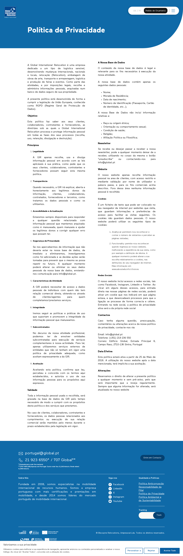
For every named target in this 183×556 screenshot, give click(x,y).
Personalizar (133, 551)
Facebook (118, 484)
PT (140, 11)
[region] (91, 548)
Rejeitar (151, 551)
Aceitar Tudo (170, 551)
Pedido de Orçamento (156, 11)
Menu (176, 12)
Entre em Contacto (152, 458)
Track (159, 515)
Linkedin (117, 489)
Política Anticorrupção (151, 484)
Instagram (118, 497)
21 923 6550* (37, 460)
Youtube (117, 501)
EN (135, 11)
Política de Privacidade (151, 494)
